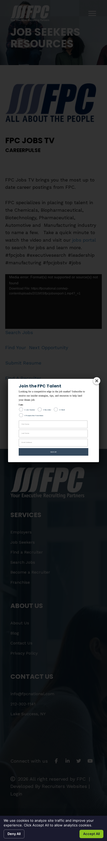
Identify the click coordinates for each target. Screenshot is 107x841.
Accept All (91, 834)
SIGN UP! (53, 452)
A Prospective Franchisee (33, 416)
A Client (62, 410)
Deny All (14, 834)
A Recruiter (47, 410)
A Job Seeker (29, 410)
